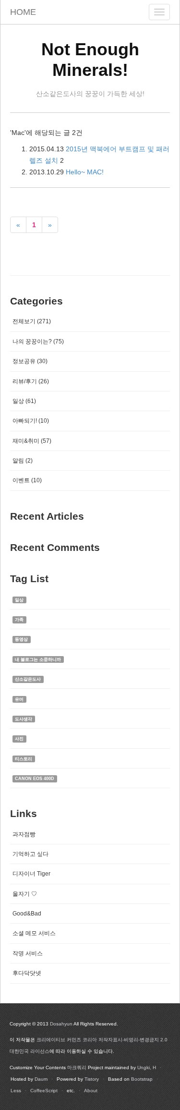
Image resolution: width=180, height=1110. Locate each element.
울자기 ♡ (24, 893)
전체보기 (31, 321)
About (90, 1090)
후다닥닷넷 (26, 973)
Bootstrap (142, 1079)
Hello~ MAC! (85, 172)
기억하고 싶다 (30, 854)
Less (16, 1090)
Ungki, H (146, 1067)
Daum (41, 1079)
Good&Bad (26, 913)
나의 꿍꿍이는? (38, 341)
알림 (22, 460)
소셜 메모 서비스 (34, 933)
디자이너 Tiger (31, 873)
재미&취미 (31, 441)
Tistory (91, 1079)
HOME (23, 12)
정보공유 (30, 361)
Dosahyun (61, 1023)
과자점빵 (24, 834)
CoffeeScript (44, 1090)
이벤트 (27, 480)
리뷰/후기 (30, 381)
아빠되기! (30, 420)
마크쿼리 (76, 1067)
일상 (24, 401)
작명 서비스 (27, 953)
